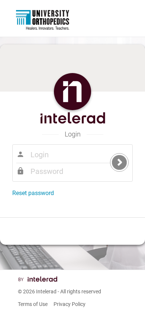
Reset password (33, 193)
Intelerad (46, 291)
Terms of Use (33, 304)
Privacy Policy (70, 304)
